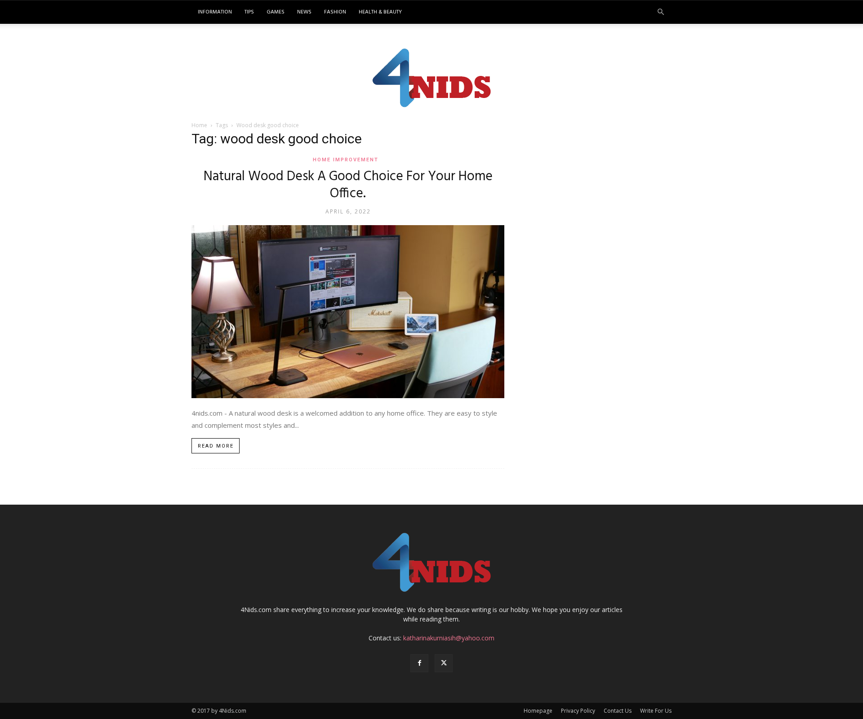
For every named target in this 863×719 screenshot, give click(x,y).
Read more (216, 446)
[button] (661, 12)
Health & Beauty (380, 12)
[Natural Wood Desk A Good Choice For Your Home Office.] (347, 311)
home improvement (345, 160)
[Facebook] (419, 663)
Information (215, 12)
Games (276, 12)
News (304, 12)
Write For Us (656, 711)
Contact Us (618, 711)
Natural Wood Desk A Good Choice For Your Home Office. (348, 185)
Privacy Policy (578, 711)
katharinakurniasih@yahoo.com (448, 638)
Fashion (335, 12)
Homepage (538, 711)
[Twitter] (444, 663)
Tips (249, 12)
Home (199, 125)
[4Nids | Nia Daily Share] (431, 76)
